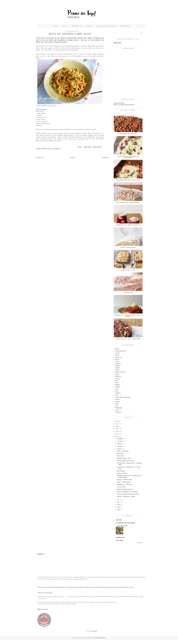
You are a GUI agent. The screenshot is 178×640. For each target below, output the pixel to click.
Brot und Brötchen (120, 351)
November (120, 441)
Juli (118, 499)
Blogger (95, 631)
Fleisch (117, 359)
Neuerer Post (40, 157)
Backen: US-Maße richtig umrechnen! (124, 104)
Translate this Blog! (119, 103)
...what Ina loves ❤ (121, 526)
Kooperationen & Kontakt (106, 26)
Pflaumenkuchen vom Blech (128, 133)
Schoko (117, 399)
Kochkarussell (120, 537)
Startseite (72, 157)
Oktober (119, 443)
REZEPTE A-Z (77, 26)
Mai (118, 504)
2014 (117, 431)
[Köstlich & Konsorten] (44, 626)
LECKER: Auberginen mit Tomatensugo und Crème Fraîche (129, 476)
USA (116, 405)
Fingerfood (118, 357)
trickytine (119, 520)
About (65, 26)
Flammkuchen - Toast (128, 270)
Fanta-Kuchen (128, 292)
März (118, 509)
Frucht (117, 361)
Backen (117, 349)
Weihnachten (118, 408)
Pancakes (117, 386)
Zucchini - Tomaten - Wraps (124, 479)
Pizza (116, 391)
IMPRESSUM (125, 26)
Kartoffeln (118, 376)
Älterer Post (105, 157)
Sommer (117, 401)
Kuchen (117, 378)
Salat (116, 395)
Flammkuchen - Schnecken (124, 484)
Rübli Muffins (121, 471)
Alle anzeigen (139, 542)
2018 (117, 421)
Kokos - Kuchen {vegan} (128, 247)
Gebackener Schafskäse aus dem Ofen (128, 180)
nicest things (119, 540)
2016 (117, 426)
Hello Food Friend (120, 372)
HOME (55, 26)
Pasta (49, 148)
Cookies (117, 353)
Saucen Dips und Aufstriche (123, 397)
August (119, 449)
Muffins (117, 384)
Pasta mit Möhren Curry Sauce (125, 460)
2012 (117, 436)
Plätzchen (118, 393)
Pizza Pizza (120, 453)
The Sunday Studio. (99, 637)
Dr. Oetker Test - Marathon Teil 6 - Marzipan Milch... (129, 463)
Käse (116, 380)
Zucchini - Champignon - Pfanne (126, 496)
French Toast (120, 456)
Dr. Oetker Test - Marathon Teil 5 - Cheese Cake (129, 467)
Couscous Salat (121, 487)
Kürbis (117, 382)
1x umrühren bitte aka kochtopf (125, 523)
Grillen (117, 370)
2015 (117, 429)
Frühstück (118, 363)
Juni (118, 502)
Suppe (117, 403)
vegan (117, 410)
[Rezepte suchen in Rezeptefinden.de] (42, 609)
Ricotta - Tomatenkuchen (124, 482)
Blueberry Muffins (122, 473)
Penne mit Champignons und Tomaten (127, 491)
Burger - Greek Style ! (123, 451)
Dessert (117, 355)
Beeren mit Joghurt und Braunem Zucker (128, 494)
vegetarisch (56, 148)
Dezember (120, 438)
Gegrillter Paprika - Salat (124, 458)
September (120, 446)
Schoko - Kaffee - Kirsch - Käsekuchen (128, 338)
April (118, 507)
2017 (117, 424)
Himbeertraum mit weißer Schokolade (128, 225)
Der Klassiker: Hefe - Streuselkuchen (128, 202)
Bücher (89, 26)
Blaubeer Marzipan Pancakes (125, 489)
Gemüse (44, 148)
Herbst (117, 374)
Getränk (117, 368)
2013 (117, 434)
